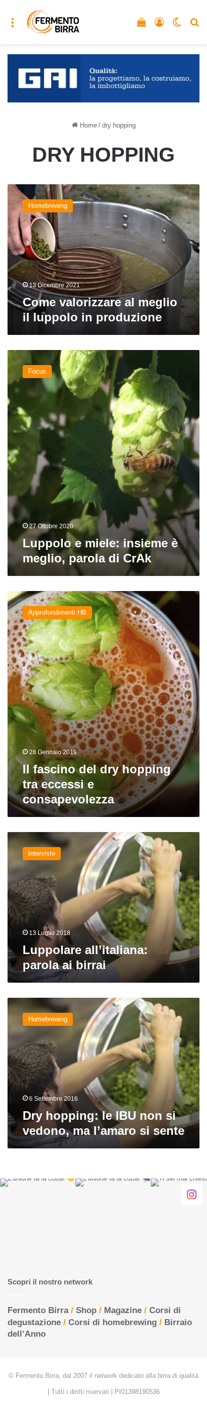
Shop (86, 1310)
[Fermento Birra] (53, 22)
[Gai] (103, 77)
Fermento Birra (38, 1310)
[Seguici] (191, 1194)
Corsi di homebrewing (112, 1322)
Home (87, 125)
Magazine (123, 1310)
